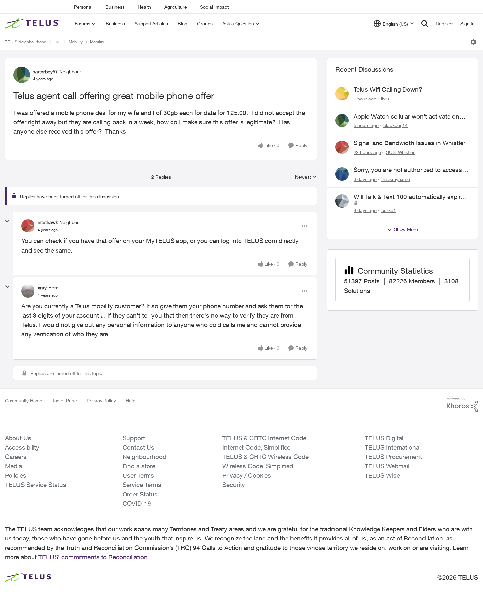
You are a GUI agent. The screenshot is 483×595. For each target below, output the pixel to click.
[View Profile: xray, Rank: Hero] (27, 291)
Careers (16, 456)
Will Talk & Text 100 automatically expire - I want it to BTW (411, 197)
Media (13, 466)
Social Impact (214, 7)
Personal (83, 7)
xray (42, 287)
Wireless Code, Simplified (257, 466)
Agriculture (175, 7)
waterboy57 (45, 71)
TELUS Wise (382, 475)
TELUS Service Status (35, 484)
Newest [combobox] (306, 177)
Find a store (139, 466)
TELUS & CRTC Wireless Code (265, 456)
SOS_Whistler (400, 152)
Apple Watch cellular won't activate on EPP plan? (406, 117)
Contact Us (138, 447)
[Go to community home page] (33, 23)
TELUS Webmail (387, 466)
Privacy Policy (101, 400)
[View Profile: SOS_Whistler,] (342, 147)
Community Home (23, 400)
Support (134, 438)
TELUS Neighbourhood (25, 41)
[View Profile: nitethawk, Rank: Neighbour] (27, 225)
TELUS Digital (384, 438)
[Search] (425, 24)
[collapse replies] (7, 221)
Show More (406, 229)
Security (233, 484)
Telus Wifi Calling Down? (388, 89)
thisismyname (395, 179)
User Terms (138, 475)
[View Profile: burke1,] (342, 201)
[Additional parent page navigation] (57, 42)
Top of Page (64, 400)
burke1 (388, 210)
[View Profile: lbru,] (342, 93)
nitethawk (48, 222)
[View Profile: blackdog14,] (342, 120)
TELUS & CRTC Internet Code (264, 438)
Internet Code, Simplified (256, 447)
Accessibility (22, 447)
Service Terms (142, 484)
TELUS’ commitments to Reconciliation (93, 557)
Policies (15, 475)
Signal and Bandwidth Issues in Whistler (409, 142)
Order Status (140, 494)
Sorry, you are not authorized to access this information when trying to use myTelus (408, 170)
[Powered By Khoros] (462, 404)
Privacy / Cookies (246, 475)
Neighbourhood (144, 456)
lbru (385, 98)
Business (115, 7)
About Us (18, 438)
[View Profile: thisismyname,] (342, 174)
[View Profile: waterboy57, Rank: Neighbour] (21, 75)
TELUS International (393, 447)
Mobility (76, 41)
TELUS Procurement (393, 456)
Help (130, 400)
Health (144, 7)
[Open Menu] (473, 42)
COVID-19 (137, 503)
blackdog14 (395, 125)
